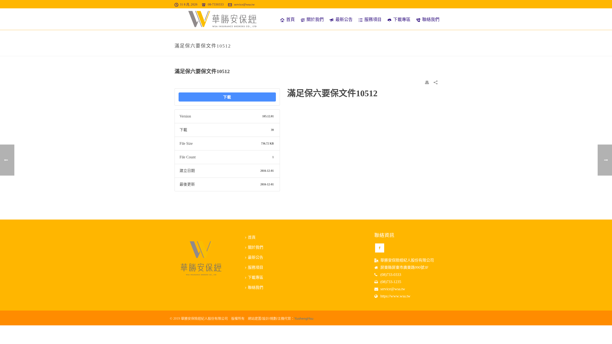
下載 (227, 97)
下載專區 (401, 19)
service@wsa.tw (244, 4)
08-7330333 (216, 4)
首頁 (290, 19)
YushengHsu (303, 318)
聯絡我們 (430, 19)
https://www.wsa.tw (395, 296)
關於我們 (315, 19)
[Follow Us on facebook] (379, 248)
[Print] (427, 82)
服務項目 (373, 19)
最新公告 (344, 19)
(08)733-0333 (390, 275)
